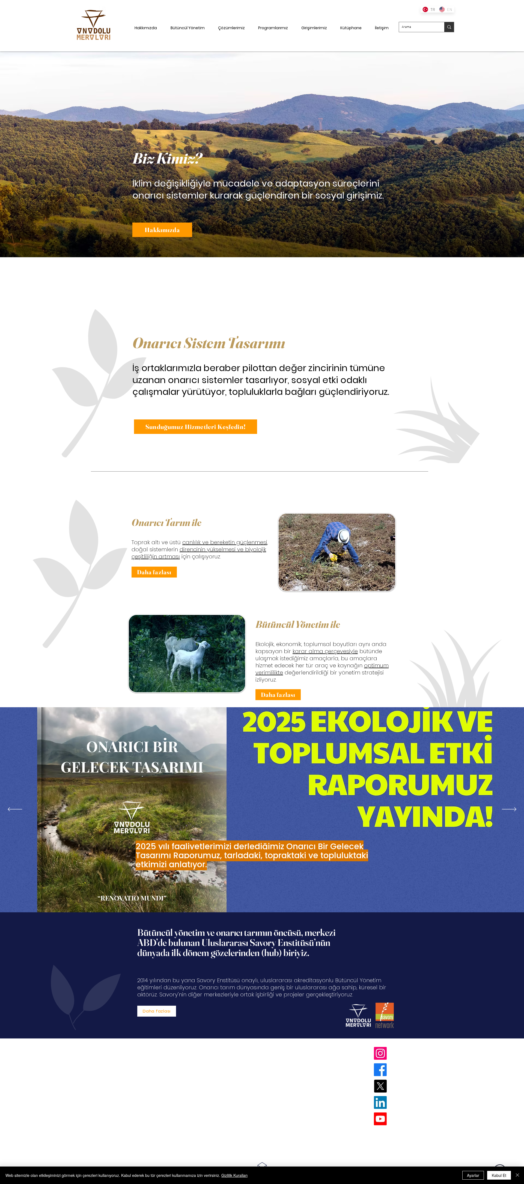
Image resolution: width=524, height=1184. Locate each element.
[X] (380, 1086)
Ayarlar (473, 1175)
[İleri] (493, 154)
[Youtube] (380, 1118)
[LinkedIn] (380, 1102)
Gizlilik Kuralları (234, 1175)
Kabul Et (499, 1175)
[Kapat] (517, 1175)
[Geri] (30, 154)
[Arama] (449, 27)
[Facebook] (380, 1069)
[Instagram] (380, 1053)
